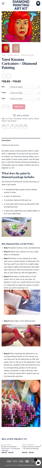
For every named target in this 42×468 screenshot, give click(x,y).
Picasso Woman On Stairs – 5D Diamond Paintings (31, 447)
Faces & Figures (13, 55)
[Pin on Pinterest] (21, 126)
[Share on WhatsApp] (4, 126)
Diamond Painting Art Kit (21, 5)
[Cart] (38, 3)
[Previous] (5, 27)
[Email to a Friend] (17, 126)
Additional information (10, 145)
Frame (4, 92)
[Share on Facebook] (8, 126)
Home (4, 55)
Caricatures (17, 118)
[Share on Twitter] (12, 126)
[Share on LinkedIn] (25, 126)
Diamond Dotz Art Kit (16, 243)
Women (4, 121)
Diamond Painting (21, 156)
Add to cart (19, 107)
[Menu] (3, 3)
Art (7, 118)
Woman (36, 118)
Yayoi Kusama (11, 121)
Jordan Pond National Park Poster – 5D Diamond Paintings (11, 448)
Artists (11, 118)
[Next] (37, 27)
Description (6, 140)
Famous (30, 118)
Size (3, 86)
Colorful (24, 118)
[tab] (21, 140)
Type (3, 98)
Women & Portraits (27, 55)
